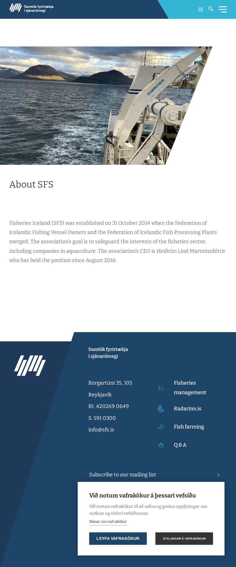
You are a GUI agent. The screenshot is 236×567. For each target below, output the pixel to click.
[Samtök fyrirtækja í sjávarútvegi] (31, 9)
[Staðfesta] (216, 475)
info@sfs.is (101, 429)
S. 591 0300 (102, 418)
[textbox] (149, 475)
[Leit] (211, 9)
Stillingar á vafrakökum (184, 538)
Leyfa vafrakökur (117, 538)
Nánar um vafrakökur (108, 521)
